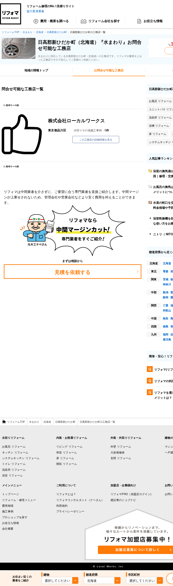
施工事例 (7, 511)
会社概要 (7, 528)
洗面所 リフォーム (14, 470)
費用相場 (7, 506)
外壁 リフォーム (121, 446)
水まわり (34, 421)
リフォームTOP (16, 421)
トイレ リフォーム (14, 464)
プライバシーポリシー (70, 511)
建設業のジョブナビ (123, 500)
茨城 (165, 279)
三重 (165, 305)
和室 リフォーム (66, 452)
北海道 (167, 263)
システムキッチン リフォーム (21, 458)
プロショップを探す (14, 517)
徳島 (165, 326)
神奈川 (167, 284)
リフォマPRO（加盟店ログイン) (131, 494)
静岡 (165, 297)
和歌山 (167, 310)
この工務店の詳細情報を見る (95, 139)
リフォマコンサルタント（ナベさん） (80, 500)
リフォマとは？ (66, 494)
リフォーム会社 (104, 21)
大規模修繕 (118, 452)
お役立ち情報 (10, 523)
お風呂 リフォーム (14, 446)
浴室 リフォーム (12, 475)
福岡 (165, 334)
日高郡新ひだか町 (65, 421)
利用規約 (62, 506)
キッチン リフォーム (15, 452)
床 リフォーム (65, 458)
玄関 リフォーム (121, 458)
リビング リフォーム (69, 446)
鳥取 (165, 318)
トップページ (10, 494)
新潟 (165, 292)
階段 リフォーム (66, 464)
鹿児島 (167, 339)
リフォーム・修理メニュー (19, 500)
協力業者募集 (35, 11)
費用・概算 (54, 21)
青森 (165, 271)
